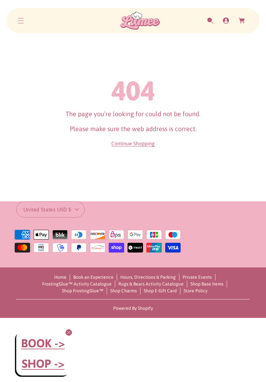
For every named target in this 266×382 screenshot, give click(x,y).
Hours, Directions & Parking (148, 277)
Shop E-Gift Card (160, 290)
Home (60, 277)
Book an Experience (93, 277)
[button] (21, 21)
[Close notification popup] (69, 332)
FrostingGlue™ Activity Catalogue (77, 283)
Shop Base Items (207, 283)
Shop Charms (123, 290)
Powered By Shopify (133, 308)
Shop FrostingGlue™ (82, 290)
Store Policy (196, 290)
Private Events (197, 277)
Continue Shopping (133, 143)
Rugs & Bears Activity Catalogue (151, 283)
